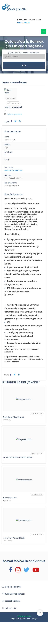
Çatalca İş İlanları (24, 616)
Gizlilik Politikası (12, 601)
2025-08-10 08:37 (13, 103)
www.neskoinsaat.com (13, 170)
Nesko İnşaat (19, 82)
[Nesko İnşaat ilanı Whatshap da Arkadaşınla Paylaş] (20, 121)
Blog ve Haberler (13, 586)
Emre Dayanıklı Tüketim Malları (18, 457)
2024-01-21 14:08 (37, 494)
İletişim (35, 618)
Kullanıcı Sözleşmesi (15, 593)
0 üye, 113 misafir (18, 618)
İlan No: (10, 98)
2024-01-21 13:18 (37, 413)
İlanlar (5, 82)
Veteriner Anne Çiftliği (13, 538)
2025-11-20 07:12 (37, 454)
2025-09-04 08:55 (37, 534)
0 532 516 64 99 (23, 22)
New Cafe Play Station (13, 417)
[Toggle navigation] (43, 31)
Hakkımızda (10, 608)
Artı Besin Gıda (10, 497)
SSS (28, 618)
